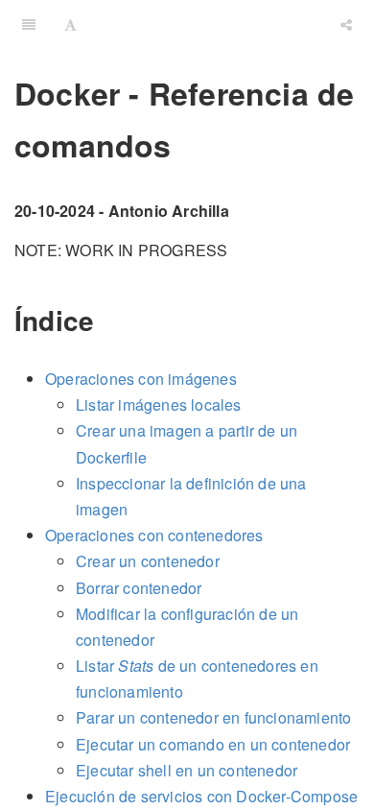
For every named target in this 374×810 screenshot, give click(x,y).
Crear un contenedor (148, 561)
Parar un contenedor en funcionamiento (213, 717)
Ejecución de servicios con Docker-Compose (201, 796)
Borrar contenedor (138, 588)
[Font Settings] (70, 24)
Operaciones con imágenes (141, 379)
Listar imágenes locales (159, 404)
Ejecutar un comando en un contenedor (213, 744)
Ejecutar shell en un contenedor (186, 770)
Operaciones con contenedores (154, 535)
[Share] (346, 24)
